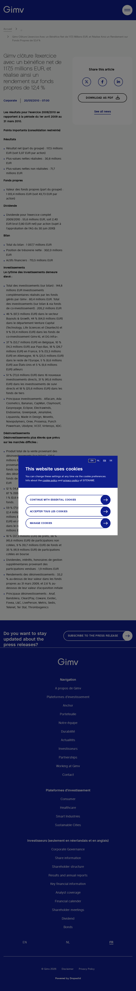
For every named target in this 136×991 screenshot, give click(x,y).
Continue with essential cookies (53, 500)
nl (98, 460)
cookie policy (49, 480)
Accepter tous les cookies (48, 511)
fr (104, 460)
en (92, 460)
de (111, 460)
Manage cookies (41, 523)
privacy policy (71, 480)
